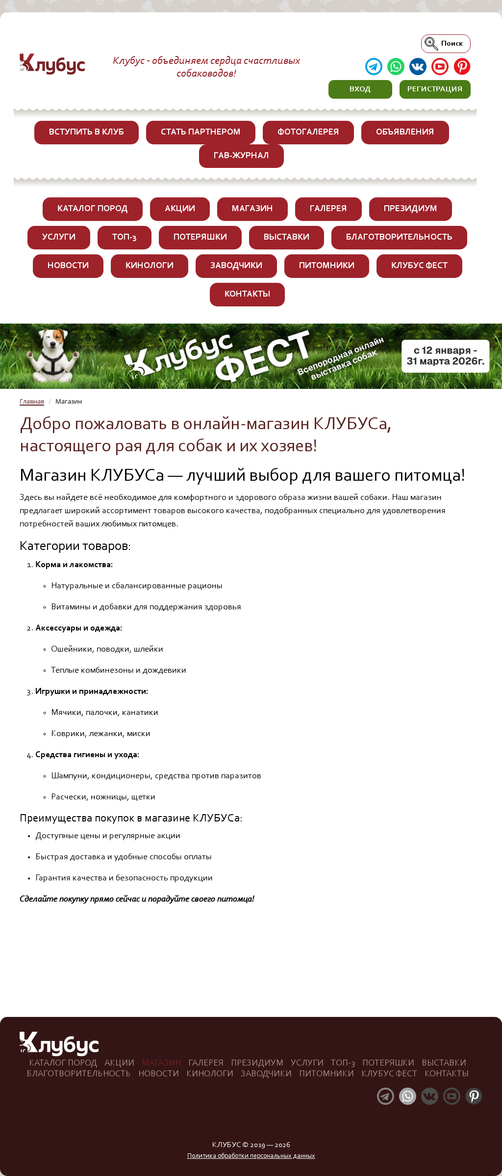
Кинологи (150, 266)
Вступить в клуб (86, 132)
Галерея (328, 209)
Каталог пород (92, 209)
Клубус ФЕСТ (419, 266)
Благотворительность (399, 237)
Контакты (247, 294)
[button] (360, 89)
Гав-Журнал (241, 156)
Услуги (58, 237)
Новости (68, 266)
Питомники (326, 266)
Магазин (252, 209)
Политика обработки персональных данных (251, 1156)
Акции (180, 209)
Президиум (410, 209)
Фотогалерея (308, 132)
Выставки (286, 237)
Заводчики (236, 266)
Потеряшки (200, 237)
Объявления (405, 132)
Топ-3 (124, 237)
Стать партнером (201, 132)
